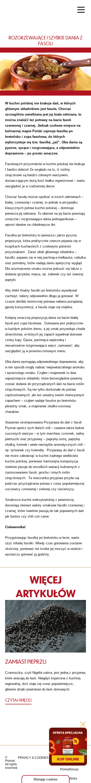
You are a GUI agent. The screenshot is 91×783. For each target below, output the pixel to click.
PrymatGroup (69, 769)
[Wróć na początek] (45, 730)
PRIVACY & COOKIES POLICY (39, 757)
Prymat (21, 10)
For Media (70, 778)
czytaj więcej (18, 700)
